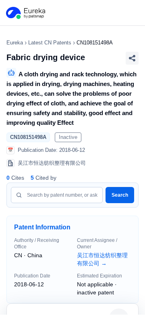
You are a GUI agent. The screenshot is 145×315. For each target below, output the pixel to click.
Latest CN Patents (49, 43)
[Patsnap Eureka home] (25, 13)
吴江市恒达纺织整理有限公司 (102, 259)
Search (120, 195)
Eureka (14, 43)
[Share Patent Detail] (132, 58)
